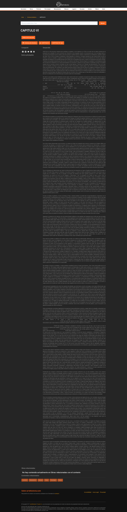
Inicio (22, 17)
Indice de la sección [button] (28, 37)
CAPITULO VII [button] (56, 43)
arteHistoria (33, 504)
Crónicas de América (31, 17)
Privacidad (103, 492)
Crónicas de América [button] (31, 43)
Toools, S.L (39, 504)
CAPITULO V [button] (45, 43)
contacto (57, 493)
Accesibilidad (87, 492)
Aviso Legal (96, 492)
